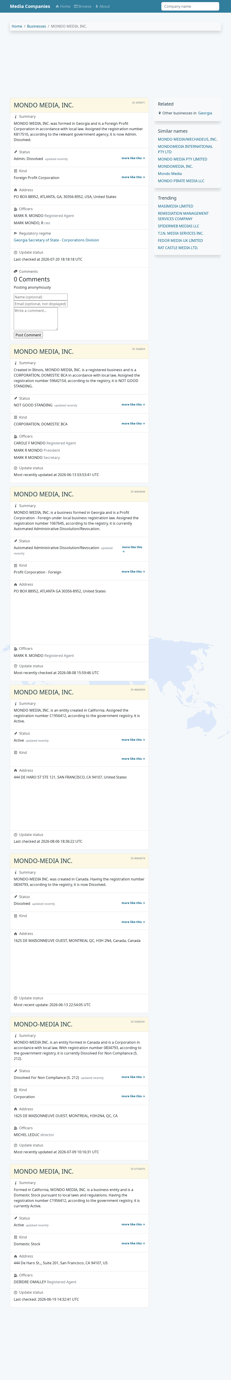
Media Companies (30, 6)
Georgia (205, 113)
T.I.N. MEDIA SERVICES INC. (180, 233)
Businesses (36, 26)
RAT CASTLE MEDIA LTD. (178, 247)
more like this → (133, 158)
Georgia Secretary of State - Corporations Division (56, 240)
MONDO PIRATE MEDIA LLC (181, 180)
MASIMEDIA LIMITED (175, 206)
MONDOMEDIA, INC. (175, 166)
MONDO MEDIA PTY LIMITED (182, 159)
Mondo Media (170, 173)
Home (17, 26)
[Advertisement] (115, 66)
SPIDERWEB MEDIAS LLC (178, 226)
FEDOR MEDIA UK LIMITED (180, 240)
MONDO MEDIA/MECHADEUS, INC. (187, 139)
